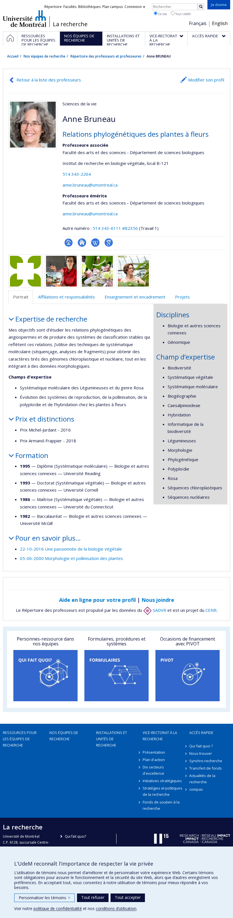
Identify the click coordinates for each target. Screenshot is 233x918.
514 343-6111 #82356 (115, 228)
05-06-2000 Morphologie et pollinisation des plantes (71, 558)
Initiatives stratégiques (162, 780)
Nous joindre (158, 599)
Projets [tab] (182, 297)
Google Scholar (108, 242)
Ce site (162, 14)
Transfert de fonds (205, 768)
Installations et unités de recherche (111, 739)
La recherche (70, 24)
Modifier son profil (206, 80)
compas (196, 789)
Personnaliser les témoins (44, 897)
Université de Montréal (24, 18)
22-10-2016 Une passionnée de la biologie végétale (71, 549)
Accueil (12, 56)
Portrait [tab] (20, 297)
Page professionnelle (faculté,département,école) (68, 242)
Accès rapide (201, 732)
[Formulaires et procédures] (116, 675)
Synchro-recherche (205, 760)
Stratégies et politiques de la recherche (162, 791)
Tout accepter (128, 897)
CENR (211, 610)
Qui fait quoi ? (201, 746)
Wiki (95, 242)
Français (198, 23)
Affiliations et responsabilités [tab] (66, 297)
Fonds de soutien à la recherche (161, 805)
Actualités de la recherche (202, 778)
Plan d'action (154, 759)
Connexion (133, 6)
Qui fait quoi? (75, 836)
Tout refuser (92, 897)
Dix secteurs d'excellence (153, 770)
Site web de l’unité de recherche (82, 242)
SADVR (159, 610)
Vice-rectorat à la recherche (160, 735)
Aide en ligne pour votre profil (97, 599)
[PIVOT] (187, 675)
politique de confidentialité (58, 908)
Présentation (154, 752)
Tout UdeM (182, 14)
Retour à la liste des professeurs (48, 80)
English (220, 23)
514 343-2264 (77, 174)
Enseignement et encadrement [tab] (135, 297)
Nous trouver (200, 753)
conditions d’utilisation (116, 908)
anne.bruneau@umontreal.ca (90, 185)
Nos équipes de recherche (44, 56)
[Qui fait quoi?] (45, 675)
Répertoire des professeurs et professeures (106, 56)
